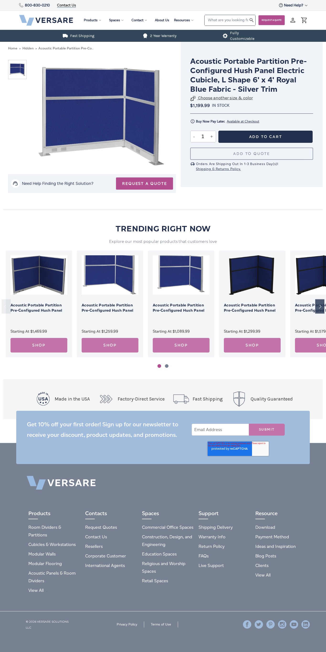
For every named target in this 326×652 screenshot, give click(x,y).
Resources (182, 20)
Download (265, 527)
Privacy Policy (127, 624)
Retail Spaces (155, 580)
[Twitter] (259, 624)
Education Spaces (159, 553)
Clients (261, 565)
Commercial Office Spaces (167, 527)
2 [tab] (166, 366)
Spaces (114, 20)
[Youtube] (294, 624)
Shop (39, 345)
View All (36, 590)
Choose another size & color (225, 98)
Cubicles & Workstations (52, 544)
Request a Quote (272, 20)
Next (320, 306)
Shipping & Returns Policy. (218, 169)
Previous (6, 306)
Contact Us (66, 5)
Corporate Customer (105, 555)
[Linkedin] (305, 624)
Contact (137, 20)
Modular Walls (42, 553)
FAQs (204, 555)
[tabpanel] (39, 304)
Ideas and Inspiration (275, 546)
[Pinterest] (270, 624)
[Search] (251, 20)
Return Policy (212, 546)
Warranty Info (212, 536)
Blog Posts (265, 555)
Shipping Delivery (216, 527)
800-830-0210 (37, 5)
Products (91, 20)
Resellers (94, 546)
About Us (162, 20)
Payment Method (272, 536)
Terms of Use (161, 624)
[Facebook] (247, 624)
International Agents (105, 565)
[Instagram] (282, 624)
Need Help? (294, 5)
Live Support (211, 565)
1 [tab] (159, 366)
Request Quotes (101, 527)
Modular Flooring (45, 563)
